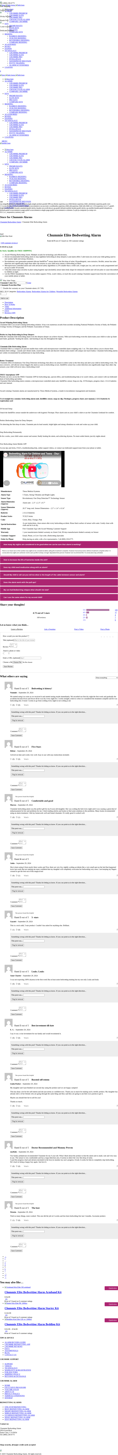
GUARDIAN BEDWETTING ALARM (20, 1415)
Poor (102, 636)
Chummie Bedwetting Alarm (10, 222)
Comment (14, 731)
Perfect (113, 636)
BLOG (7, 1353)
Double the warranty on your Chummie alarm (23, 288)
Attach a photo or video (11, 651)
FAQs (7, 311)
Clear (29, 283)
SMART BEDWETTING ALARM (18, 1411)
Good (110, 636)
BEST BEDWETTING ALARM (17, 1409)
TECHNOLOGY (11, 1368)
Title (8, 640)
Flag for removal (17, 720)
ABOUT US (9, 1392)
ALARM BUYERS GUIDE (15, 1342)
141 (116, 610)
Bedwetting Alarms (24, 292)
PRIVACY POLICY (12, 1394)
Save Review (8, 666)
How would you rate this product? (16, 636)
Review (6, 647)
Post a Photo (105, 629)
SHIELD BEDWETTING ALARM (18, 1413)
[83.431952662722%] (97, 610)
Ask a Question (49, 629)
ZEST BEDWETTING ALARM (17, 1419)
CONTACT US (10, 1355)
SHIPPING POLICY (12, 1374)
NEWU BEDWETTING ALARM (17, 1417)
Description (9, 302)
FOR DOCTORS (11, 1372)
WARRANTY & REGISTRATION (18, 1370)
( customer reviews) (9, 243)
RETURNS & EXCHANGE (15, 1376)
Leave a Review (17, 629)
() (6, 1299)
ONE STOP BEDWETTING (15, 1407)
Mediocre (105, 636)
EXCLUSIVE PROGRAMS (15, 1387)
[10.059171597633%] (87, 612)
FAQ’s (7, 1348)
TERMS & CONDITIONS (15, 1396)
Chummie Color (6, 283)
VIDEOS (8, 1366)
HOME (7, 1385)
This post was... (17, 716)
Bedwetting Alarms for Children (43, 292)
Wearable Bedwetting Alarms (67, 292)
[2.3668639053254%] (86, 615)
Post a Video (79, 629)
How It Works (10, 304)
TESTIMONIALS (11, 1351)
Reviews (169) (10, 313)
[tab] (61, 302)
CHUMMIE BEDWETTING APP (17, 1344)
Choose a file (7, 662)
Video (7, 307)
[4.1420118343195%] (86, 617)
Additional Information (13, 309)
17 (116, 612)
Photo (4, 653)
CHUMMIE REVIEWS (13, 1346)
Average (108, 636)
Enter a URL (11, 658)
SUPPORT (9, 1364)
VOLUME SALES (12, 1389)
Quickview (112, 1288)
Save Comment (16, 735)
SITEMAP (9, 1398)
